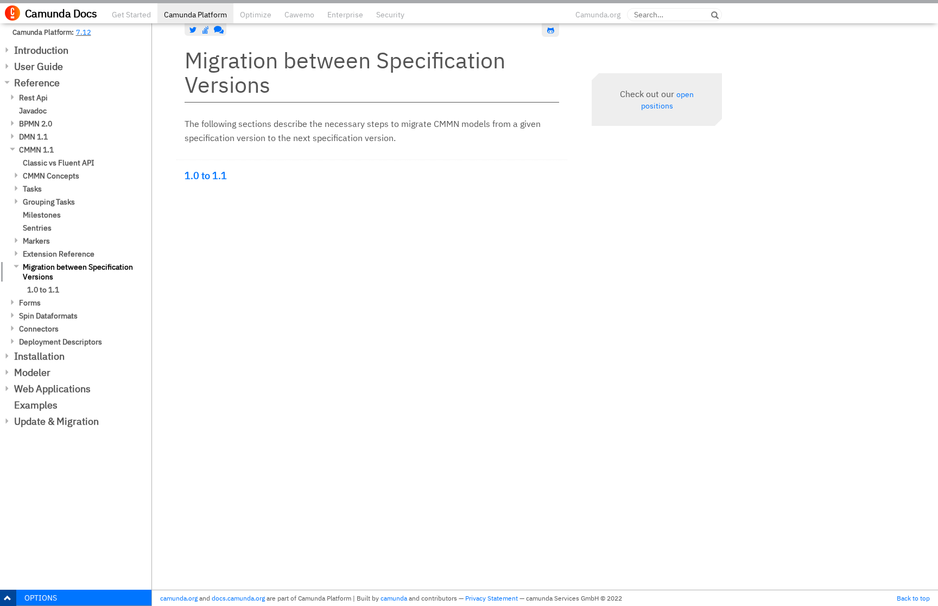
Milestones (42, 215)
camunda (394, 598)
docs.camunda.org (238, 598)
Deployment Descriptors (60, 342)
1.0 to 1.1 (43, 290)
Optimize (255, 15)
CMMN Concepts (51, 176)
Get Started (131, 15)
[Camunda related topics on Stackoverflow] (205, 30)
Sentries (37, 228)
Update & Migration (56, 421)
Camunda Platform (195, 15)
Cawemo (299, 15)
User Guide (38, 66)
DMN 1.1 (33, 137)
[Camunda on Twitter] (193, 30)
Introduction (41, 50)
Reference (37, 82)
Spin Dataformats (48, 316)
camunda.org (179, 598)
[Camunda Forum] (217, 30)
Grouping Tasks (49, 202)
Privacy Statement (491, 598)
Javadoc (33, 111)
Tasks (32, 189)
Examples (36, 405)
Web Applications (52, 388)
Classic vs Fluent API (58, 163)
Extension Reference (58, 254)
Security (390, 15)
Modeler (32, 372)
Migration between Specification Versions (78, 272)
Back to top (913, 598)
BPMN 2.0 (35, 124)
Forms (30, 303)
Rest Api (33, 98)
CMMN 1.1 (36, 150)
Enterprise (345, 15)
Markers (36, 241)
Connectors (39, 329)
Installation (39, 356)
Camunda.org (597, 15)
